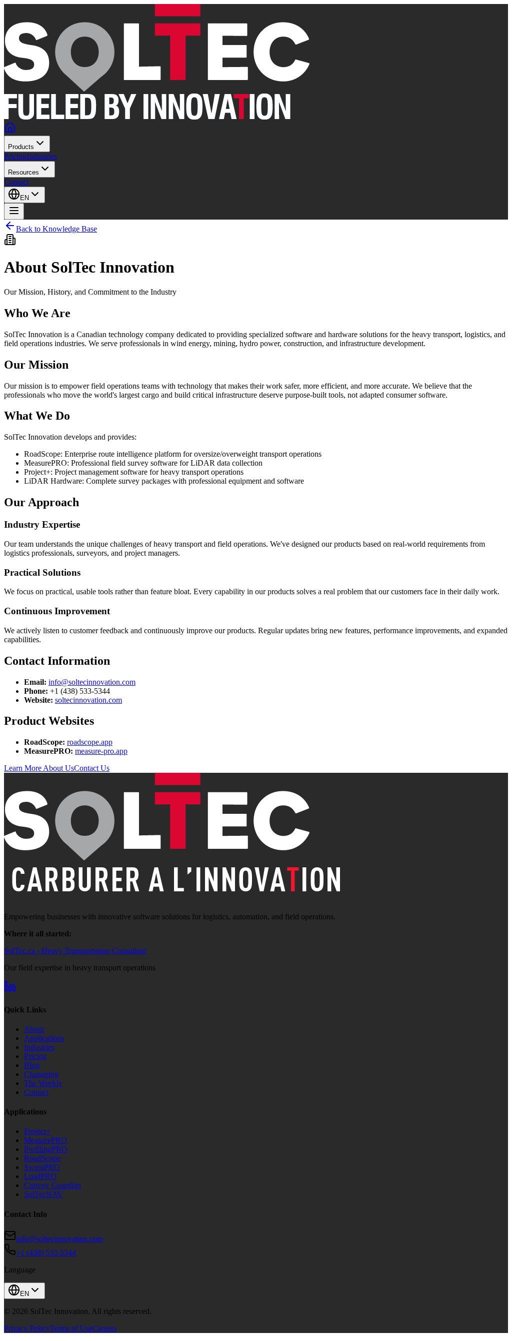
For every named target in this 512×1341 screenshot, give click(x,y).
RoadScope (42, 1158)
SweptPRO (42, 1167)
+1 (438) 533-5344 (46, 1252)
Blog (32, 1065)
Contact (16, 182)
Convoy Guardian (52, 1185)
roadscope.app (89, 742)
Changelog (41, 1074)
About (34, 1029)
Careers (104, 1328)
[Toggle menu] (14, 211)
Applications (44, 1038)
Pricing (15, 156)
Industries (41, 156)
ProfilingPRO (46, 1149)
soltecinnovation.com (88, 700)
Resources (23, 172)
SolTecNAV (43, 1194)
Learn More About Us (39, 768)
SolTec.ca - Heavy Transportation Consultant (75, 950)
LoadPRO (40, 1176)
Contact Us (92, 768)
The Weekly (43, 1083)
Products (21, 147)
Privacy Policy (27, 1328)
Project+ (37, 1131)
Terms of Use (71, 1328)
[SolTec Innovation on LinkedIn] (10, 989)
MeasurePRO (45, 1140)
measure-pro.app (101, 751)
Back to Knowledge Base (56, 229)
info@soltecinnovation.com (92, 682)
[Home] (10, 131)
